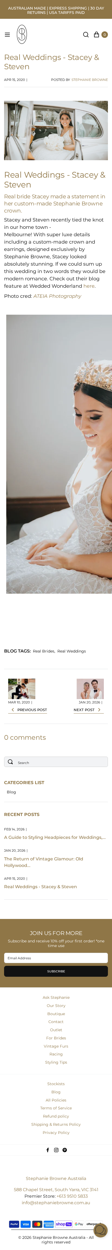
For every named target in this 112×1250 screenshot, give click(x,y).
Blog (11, 792)
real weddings (71, 651)
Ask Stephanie (56, 997)
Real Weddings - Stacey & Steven (40, 886)
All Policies (56, 1100)
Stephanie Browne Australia (56, 1178)
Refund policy (56, 1116)
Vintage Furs (56, 1046)
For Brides (56, 1038)
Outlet (56, 1029)
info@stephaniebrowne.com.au (56, 1202)
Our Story (56, 1005)
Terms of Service (56, 1108)
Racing (56, 1054)
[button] (101, 1230)
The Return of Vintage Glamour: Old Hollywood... (43, 862)
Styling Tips (56, 1062)
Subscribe (56, 971)
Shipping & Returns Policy (56, 1124)
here (89, 286)
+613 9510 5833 (72, 1196)
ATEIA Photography (57, 296)
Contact (56, 1021)
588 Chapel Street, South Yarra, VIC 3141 (56, 1189)
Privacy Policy (56, 1132)
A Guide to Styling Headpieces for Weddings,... (55, 837)
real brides (43, 651)
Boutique (56, 1013)
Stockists (56, 1083)
